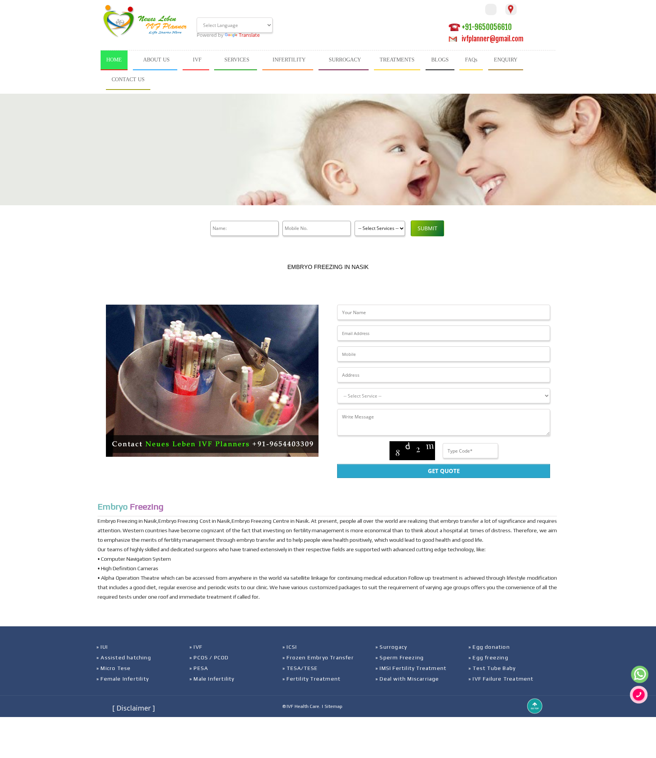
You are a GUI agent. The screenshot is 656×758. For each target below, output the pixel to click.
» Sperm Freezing (399, 657)
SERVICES (236, 60)
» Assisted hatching (123, 657)
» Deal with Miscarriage (407, 679)
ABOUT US (156, 60)
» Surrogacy (391, 647)
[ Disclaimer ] (133, 707)
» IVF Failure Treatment (501, 679)
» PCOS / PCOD (209, 657)
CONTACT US (128, 79)
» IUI (102, 647)
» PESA (198, 668)
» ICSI (289, 647)
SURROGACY (345, 60)
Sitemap (333, 706)
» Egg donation (489, 647)
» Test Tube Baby (492, 668)
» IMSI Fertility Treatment (410, 668)
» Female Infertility (122, 679)
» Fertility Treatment (311, 679)
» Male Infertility (212, 679)
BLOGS (440, 60)
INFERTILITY (289, 60)
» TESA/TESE (300, 668)
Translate (249, 34)
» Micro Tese (113, 668)
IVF (197, 60)
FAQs (471, 60)
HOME (114, 60)
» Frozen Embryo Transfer (318, 657)
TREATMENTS (397, 60)
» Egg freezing (488, 657)
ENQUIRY (505, 60)
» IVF (195, 647)
